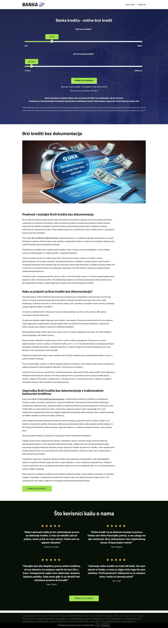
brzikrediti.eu (118, 619)
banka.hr (40, 619)
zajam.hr (88, 619)
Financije (142, 5)
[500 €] (51, 41)
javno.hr (53, 622)
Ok (97, 625)
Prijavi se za (84, 80)
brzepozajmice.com (62, 619)
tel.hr (109, 619)
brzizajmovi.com (99, 619)
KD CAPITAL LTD (74, 616)
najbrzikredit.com (29, 622)
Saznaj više (105, 625)
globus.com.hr (95, 622)
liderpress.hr (63, 622)
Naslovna (130, 5)
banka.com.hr (29, 616)
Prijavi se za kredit (37, 488)
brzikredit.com (77, 619)
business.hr (49, 619)
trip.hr (71, 622)
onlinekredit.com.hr (132, 619)
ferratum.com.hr (82, 622)
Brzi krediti (74, 344)
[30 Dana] (31, 66)
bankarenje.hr (42, 622)
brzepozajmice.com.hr (111, 622)
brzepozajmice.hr (128, 622)
